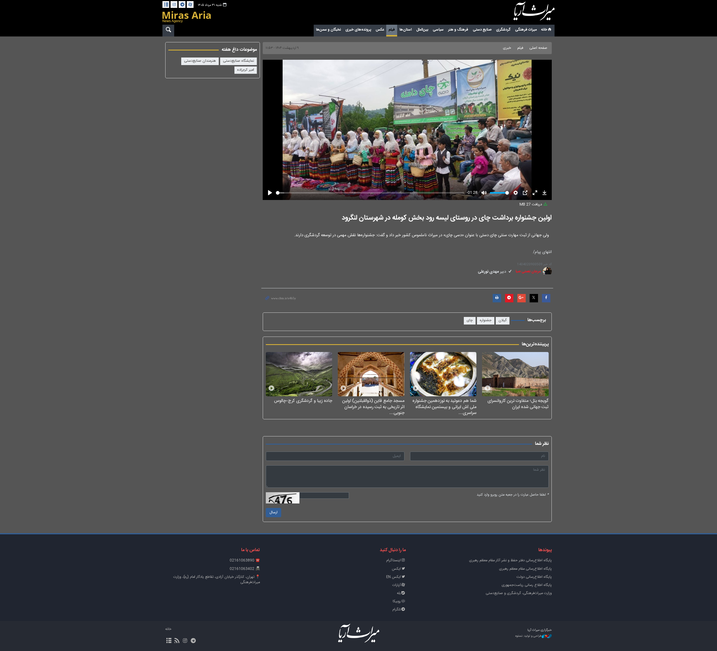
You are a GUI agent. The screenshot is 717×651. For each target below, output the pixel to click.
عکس (380, 30)
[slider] (370, 192)
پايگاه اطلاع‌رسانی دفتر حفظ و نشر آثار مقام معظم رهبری (510, 560)
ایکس (396, 569)
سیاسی (438, 30)
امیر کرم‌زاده (245, 70)
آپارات (396, 585)
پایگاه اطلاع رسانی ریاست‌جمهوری (527, 585)
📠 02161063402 (245, 569)
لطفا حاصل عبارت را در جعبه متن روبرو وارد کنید (513, 495)
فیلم (391, 30)
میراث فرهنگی (526, 30)
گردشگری (503, 30)
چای (470, 320)
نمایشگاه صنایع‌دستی (238, 61)
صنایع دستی (482, 30)
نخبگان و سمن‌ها (328, 30)
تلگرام (396, 610)
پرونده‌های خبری (358, 30)
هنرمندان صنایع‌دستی (200, 61)
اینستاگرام (393, 560)
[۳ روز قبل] (515, 374)
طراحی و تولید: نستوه (528, 636)
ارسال (273, 513)
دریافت (531, 205)
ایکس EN (393, 577)
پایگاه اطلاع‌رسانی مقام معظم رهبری (525, 569)
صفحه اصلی (538, 48)
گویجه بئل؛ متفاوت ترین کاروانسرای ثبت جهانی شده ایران (518, 403)
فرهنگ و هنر (458, 30)
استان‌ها (405, 30)
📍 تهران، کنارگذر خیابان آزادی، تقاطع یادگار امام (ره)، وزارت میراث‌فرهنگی (216, 579)
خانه (544, 30)
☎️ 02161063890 (245, 560)
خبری (507, 48)
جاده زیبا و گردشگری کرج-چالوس (303, 400)
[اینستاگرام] (174, 4)
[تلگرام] (182, 4)
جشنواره (486, 320)
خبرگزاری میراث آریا (527, 13)
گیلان (503, 320)
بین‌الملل (422, 30)
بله (399, 593)
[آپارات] (190, 4)
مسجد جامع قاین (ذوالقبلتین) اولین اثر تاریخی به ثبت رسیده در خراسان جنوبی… (373, 406)
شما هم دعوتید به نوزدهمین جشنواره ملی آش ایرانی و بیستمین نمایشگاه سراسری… (444, 406)
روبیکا (397, 601)
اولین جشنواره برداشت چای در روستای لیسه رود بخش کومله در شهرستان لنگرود (447, 218)
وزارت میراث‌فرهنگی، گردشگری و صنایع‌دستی (519, 593)
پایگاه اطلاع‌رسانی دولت (534, 577)
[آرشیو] (165, 4)
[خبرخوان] (176, 641)
